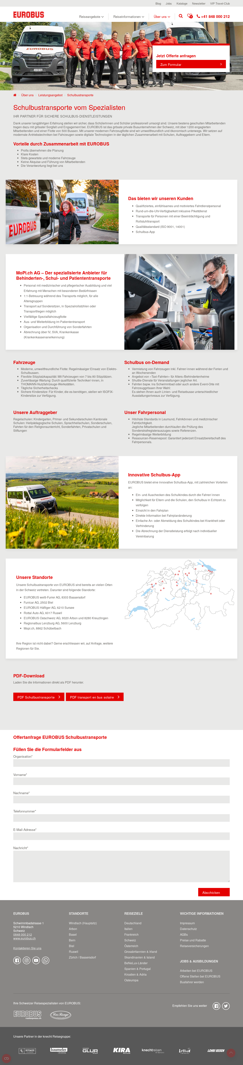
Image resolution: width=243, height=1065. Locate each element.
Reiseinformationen (127, 16)
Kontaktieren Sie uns (27, 948)
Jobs (169, 3)
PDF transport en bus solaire (92, 697)
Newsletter (198, 3)
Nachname (21, 793)
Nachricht (20, 848)
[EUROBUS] (28, 14)
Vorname (20, 774)
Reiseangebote (89, 16)
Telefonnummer (24, 811)
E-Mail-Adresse (25, 829)
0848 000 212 (22, 934)
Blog (158, 3)
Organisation (23, 756)
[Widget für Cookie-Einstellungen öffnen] (6, 1058)
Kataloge (182, 3)
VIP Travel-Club (220, 3)
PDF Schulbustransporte (35, 697)
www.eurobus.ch (24, 938)
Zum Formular (170, 64)
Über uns (160, 16)
